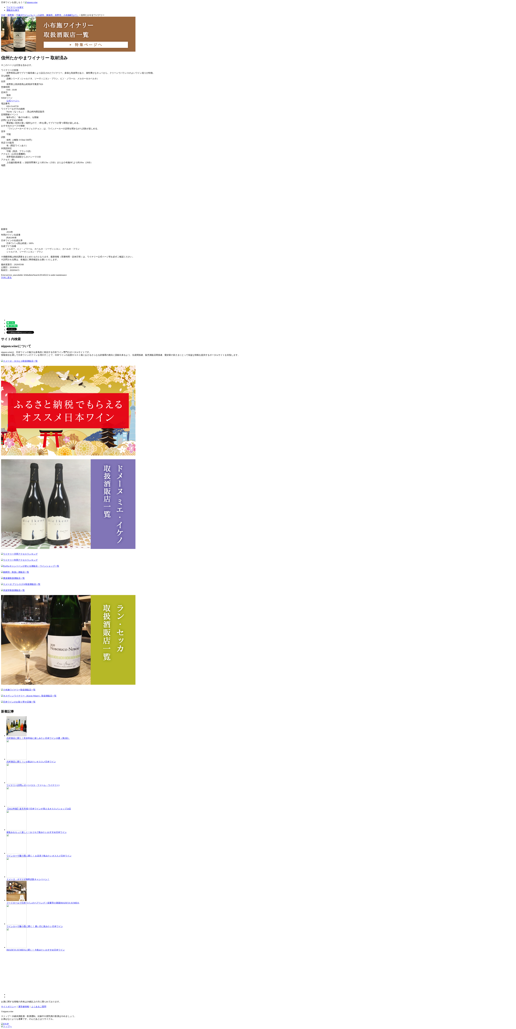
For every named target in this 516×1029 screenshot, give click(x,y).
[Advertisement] (81, 298)
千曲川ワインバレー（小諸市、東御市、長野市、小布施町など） (47, 15)
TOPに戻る (6, 277)
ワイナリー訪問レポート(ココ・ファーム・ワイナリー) (32, 785)
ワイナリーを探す (15, 7)
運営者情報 (23, 1006)
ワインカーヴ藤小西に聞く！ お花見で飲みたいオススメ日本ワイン (38, 856)
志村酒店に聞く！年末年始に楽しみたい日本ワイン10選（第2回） (38, 738)
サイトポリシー (8, 1006)
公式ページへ (12, 101)
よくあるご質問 (38, 1006)
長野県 (10, 15)
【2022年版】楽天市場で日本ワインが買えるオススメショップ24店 (38, 809)
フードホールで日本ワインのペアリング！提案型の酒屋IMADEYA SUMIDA (42, 903)
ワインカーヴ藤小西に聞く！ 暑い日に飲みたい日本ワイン (34, 926)
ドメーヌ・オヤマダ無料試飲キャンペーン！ (27, 879)
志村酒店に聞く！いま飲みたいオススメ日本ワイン (31, 762)
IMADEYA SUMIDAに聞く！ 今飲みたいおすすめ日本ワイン (35, 950)
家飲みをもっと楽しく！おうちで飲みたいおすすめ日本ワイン (36, 832)
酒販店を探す (12, 10)
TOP (3, 15)
